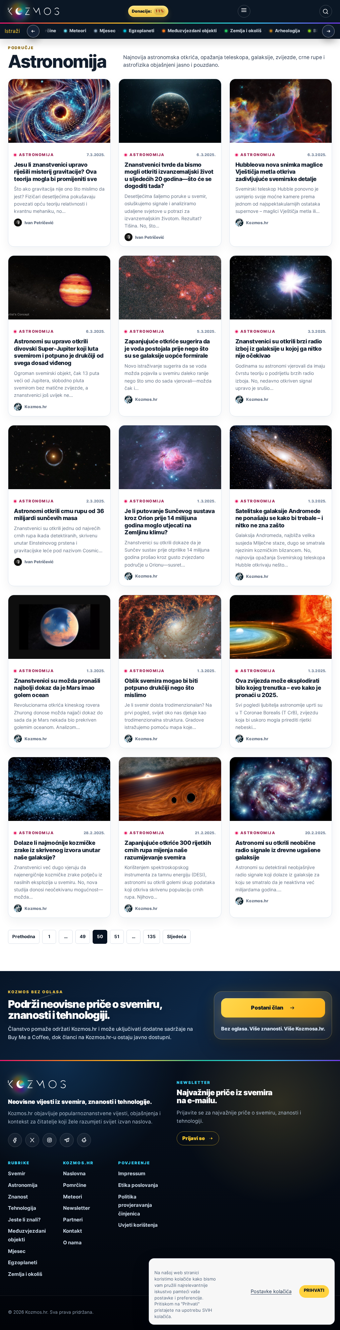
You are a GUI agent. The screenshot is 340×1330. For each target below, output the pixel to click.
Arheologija (281, 30)
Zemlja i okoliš (240, 30)
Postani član (267, 1007)
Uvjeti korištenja (138, 1225)
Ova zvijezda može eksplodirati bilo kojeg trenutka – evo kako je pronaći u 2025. (278, 687)
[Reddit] (84, 1140)
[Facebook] (15, 1140)
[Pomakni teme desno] (328, 31)
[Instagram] (49, 1140)
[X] (32, 1140)
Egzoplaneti (135, 30)
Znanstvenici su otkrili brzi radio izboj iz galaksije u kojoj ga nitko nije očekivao (278, 348)
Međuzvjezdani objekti (186, 30)
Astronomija (36, 154)
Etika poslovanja (138, 1185)
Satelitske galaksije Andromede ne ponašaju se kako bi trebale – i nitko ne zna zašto (279, 518)
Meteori (71, 30)
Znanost (18, 1197)
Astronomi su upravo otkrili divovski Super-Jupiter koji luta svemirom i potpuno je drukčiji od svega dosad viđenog (59, 352)
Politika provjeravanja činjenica (135, 1205)
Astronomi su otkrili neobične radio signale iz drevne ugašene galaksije (277, 849)
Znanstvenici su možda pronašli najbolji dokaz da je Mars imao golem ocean (57, 687)
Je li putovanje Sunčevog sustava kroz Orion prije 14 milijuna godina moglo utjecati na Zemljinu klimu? (169, 521)
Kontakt (72, 1231)
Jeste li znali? (24, 1219)
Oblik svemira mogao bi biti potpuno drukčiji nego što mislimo (161, 687)
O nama (72, 1242)
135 (151, 936)
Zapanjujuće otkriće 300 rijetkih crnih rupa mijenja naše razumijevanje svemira (168, 849)
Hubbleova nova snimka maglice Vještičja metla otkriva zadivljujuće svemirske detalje (278, 171)
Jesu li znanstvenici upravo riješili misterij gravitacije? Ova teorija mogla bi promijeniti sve (55, 171)
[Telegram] (67, 1140)
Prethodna (23, 936)
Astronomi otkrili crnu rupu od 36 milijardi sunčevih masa (59, 514)
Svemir (16, 1173)
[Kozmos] (33, 11)
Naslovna (74, 1173)
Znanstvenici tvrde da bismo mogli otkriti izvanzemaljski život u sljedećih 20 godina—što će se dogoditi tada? (169, 175)
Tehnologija (22, 1208)
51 (117, 936)
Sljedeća (176, 936)
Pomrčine (74, 1185)
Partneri (73, 1219)
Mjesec (102, 30)
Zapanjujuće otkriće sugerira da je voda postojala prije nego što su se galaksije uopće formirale (167, 348)
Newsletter (76, 1208)
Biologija (316, 30)
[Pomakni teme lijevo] (33, 31)
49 (83, 936)
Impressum (131, 1173)
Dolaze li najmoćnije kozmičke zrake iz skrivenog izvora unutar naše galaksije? (57, 849)
